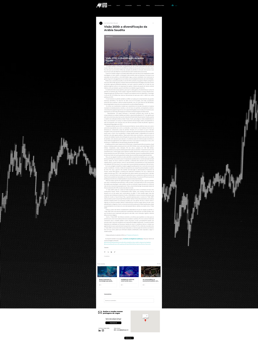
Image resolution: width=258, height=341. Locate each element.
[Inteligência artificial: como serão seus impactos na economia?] (129, 271)
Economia (106, 247)
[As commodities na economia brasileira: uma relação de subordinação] (151, 271)
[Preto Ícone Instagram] (102, 330)
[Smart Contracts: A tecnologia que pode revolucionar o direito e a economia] (107, 271)
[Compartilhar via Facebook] (104, 252)
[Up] (100, 23)
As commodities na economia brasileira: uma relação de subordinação (151, 280)
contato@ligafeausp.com (122, 330)
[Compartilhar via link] (114, 252)
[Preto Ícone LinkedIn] (99, 330)
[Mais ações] (153, 23)
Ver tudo (159, 263)
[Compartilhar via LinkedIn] (111, 252)
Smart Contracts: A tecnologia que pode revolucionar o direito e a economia (107, 280)
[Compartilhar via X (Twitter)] (108, 252)
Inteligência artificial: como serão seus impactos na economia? (128, 280)
